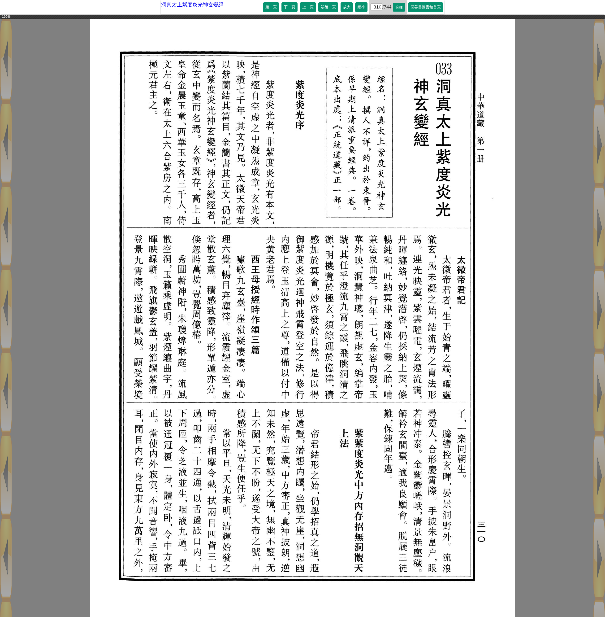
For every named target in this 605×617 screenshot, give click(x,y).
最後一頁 (328, 7)
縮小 (361, 7)
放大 (346, 7)
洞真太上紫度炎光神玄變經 (192, 5)
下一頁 (289, 7)
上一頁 (308, 7)
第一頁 (271, 7)
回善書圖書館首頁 (426, 7)
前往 (399, 7)
